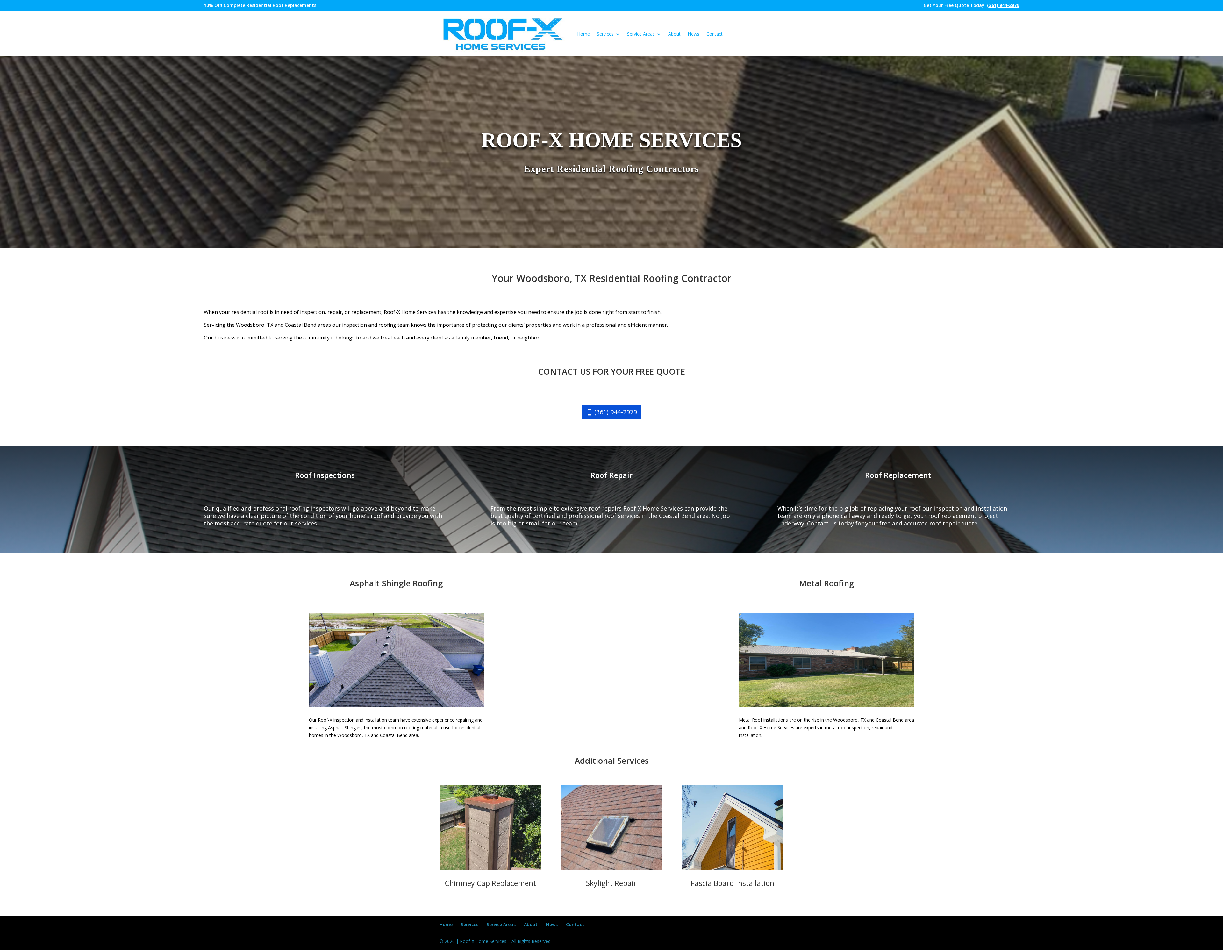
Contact (714, 34)
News (693, 34)
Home (583, 34)
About (674, 34)
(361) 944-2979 (615, 412)
